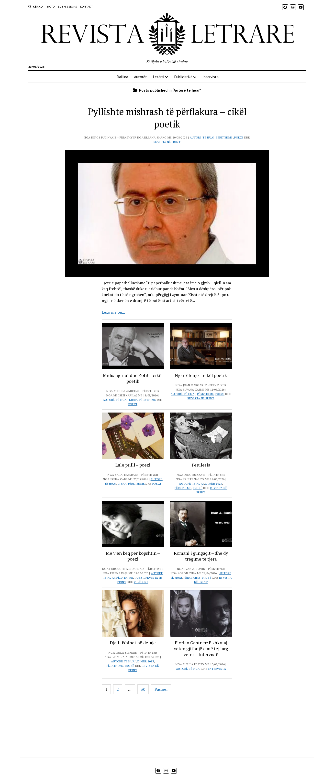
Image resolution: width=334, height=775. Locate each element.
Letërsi (158, 76)
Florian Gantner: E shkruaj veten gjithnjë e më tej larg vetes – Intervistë (201, 648)
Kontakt (86, 6)
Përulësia (201, 465)
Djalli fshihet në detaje (133, 643)
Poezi (238, 137)
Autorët (140, 76)
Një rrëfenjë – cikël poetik (201, 375)
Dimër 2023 (213, 483)
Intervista (210, 76)
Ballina (122, 76)
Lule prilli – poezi (132, 465)
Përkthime (224, 137)
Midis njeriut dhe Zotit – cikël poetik (133, 378)
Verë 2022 (141, 582)
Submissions (67, 6)
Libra (133, 400)
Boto (51, 6)
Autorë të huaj (202, 137)
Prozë (197, 488)
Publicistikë (183, 76)
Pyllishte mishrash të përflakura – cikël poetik (167, 118)
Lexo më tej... (113, 312)
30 (143, 689)
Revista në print (167, 142)
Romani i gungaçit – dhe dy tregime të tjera (201, 556)
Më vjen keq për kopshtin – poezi (133, 556)
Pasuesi (161, 689)
